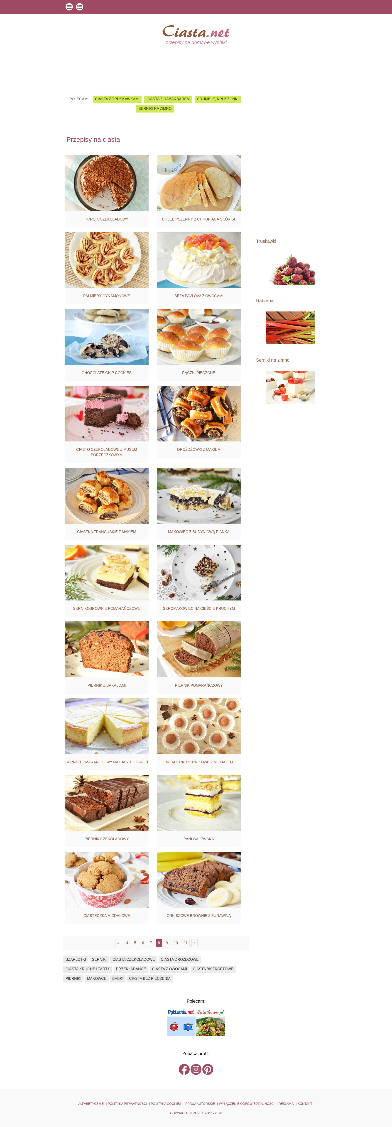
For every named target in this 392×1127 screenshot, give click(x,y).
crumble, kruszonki (217, 99)
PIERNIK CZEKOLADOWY (107, 839)
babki (117, 978)
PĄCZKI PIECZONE (198, 373)
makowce (96, 978)
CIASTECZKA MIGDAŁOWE (106, 916)
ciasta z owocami (169, 969)
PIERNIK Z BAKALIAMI (107, 685)
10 (176, 943)
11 (186, 943)
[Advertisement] (290, 161)
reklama (286, 1103)
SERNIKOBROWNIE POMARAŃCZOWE (106, 608)
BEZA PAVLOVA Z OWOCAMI (198, 296)
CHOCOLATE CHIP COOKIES (107, 373)
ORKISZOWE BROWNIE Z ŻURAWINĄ (199, 916)
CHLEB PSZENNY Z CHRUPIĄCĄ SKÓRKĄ (198, 219)
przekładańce (131, 969)
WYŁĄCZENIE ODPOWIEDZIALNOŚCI (246, 1103)
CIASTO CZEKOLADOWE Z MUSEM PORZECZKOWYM (106, 452)
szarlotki (76, 959)
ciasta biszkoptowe (213, 969)
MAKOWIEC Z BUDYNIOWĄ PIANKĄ (199, 532)
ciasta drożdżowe (180, 959)
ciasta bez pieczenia (150, 978)
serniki (99, 959)
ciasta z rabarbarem (168, 99)
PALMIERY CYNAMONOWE (106, 296)
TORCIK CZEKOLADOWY (106, 219)
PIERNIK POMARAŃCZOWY (199, 685)
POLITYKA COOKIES (166, 1103)
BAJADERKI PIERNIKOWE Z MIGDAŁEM (199, 762)
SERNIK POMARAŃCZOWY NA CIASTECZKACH (106, 762)
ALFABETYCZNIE (91, 1103)
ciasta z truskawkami (117, 99)
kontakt (305, 1103)
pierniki (73, 978)
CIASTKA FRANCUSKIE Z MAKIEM (106, 532)
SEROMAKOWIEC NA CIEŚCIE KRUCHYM (199, 608)
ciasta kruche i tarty (88, 969)
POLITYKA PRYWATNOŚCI (127, 1103)
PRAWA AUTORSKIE (200, 1103)
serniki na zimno (155, 108)
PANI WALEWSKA (199, 839)
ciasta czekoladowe (134, 959)
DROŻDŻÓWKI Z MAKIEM (198, 449)
